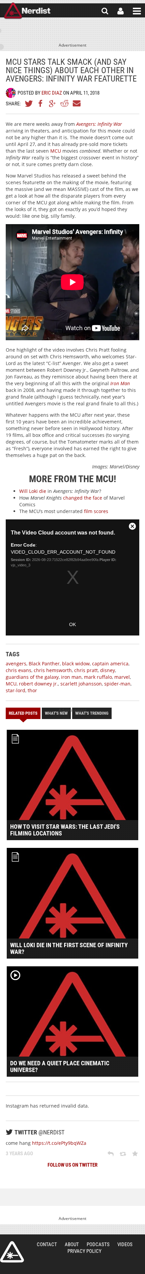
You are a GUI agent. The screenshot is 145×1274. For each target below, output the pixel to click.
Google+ (52, 103)
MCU (55, 151)
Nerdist (27, 11)
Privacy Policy (84, 1251)
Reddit (64, 103)
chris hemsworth (53, 670)
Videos (125, 1244)
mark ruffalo (98, 677)
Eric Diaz (51, 93)
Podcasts (98, 1244)
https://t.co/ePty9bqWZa (59, 1143)
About (72, 1244)
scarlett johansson (81, 683)
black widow (76, 663)
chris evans (18, 670)
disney (107, 670)
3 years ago (19, 1154)
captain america (110, 663)
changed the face (82, 498)
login (120, 11)
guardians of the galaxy (32, 677)
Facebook (40, 103)
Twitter (29, 103)
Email (76, 103)
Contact (47, 1244)
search (105, 11)
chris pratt (86, 670)
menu (137, 11)
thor (32, 690)
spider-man (117, 683)
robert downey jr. (38, 683)
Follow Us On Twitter (72, 1165)
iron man (71, 677)
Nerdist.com (12, 1252)
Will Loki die (32, 491)
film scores (96, 511)
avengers (16, 663)
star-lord (15, 690)
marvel (122, 677)
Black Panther (44, 663)
